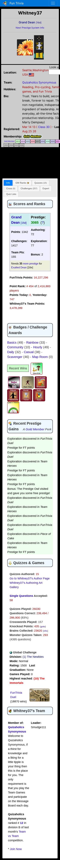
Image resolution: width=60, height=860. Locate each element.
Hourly (38, 347)
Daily (11, 352)
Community (15, 347)
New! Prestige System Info (30, 27)
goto (43, 626)
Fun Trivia (16, 3)
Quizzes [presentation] (40, 182)
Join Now (16, 849)
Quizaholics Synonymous (39, 82)
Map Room (40, 357)
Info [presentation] (8, 182)
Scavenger (15, 357)
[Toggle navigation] (52, 3)
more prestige (30, 263)
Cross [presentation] (10, 188)
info (45, 631)
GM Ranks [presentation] (21, 182)
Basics (12, 342)
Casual (29, 352)
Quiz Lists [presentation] (11, 194)
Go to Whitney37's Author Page (30, 578)
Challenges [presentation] (29, 188)
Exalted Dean (19, 267)
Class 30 (44, 127)
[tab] (8, 183)
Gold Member (9, 141)
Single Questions (21, 595)
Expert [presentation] (46, 188)
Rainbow (32, 342)
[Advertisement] (30, 162)
